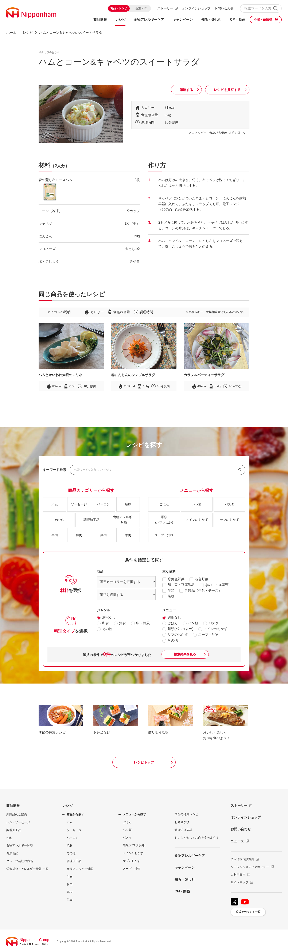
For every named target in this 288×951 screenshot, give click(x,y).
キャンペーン (185, 867)
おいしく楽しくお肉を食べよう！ (197, 837)
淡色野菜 (201, 579)
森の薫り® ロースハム (55, 180)
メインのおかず (215, 629)
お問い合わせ (224, 8)
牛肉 (70, 876)
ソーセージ (74, 830)
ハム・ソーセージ (18, 822)
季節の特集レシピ (186, 814)
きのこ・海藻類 (217, 585)
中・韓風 (143, 623)
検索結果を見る (185, 654)
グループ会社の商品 (19, 861)
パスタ (214, 623)
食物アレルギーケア (190, 855)
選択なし (109, 617)
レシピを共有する (227, 89)
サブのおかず (178, 634)
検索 (275, 8)
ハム (70, 822)
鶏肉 (70, 892)
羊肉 (70, 899)
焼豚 (70, 845)
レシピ (67, 805)
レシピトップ (144, 762)
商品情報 (13, 805)
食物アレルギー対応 (19, 845)
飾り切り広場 (183, 829)
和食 (105, 623)
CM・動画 (182, 891)
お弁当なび (182, 822)
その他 (107, 629)
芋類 (171, 590)
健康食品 (12, 853)
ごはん (173, 623)
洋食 (122, 623)
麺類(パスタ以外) (180, 629)
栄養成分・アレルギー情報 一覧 (27, 868)
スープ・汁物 (208, 634)
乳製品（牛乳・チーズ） (203, 590)
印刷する (186, 89)
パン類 (193, 623)
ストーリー (165, 8)
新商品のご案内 (16, 814)
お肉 (9, 838)
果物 (171, 596)
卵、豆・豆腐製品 (181, 585)
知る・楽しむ (185, 879)
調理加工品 (13, 830)
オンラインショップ (196, 8)
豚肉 (70, 884)
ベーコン (72, 838)
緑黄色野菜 (176, 579)
